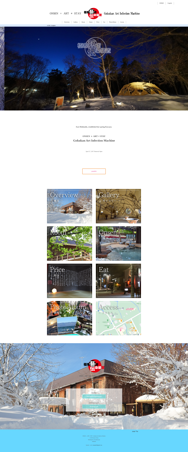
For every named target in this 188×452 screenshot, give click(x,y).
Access (122, 22)
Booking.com (94, 406)
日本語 (162, 3)
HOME (49, 25)
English (170, 3)
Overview (67, 22)
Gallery (76, 22)
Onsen (90, 22)
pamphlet (94, 171)
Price (97, 22)
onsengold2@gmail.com (94, 396)
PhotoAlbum (112, 22)
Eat (104, 22)
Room (83, 22)
